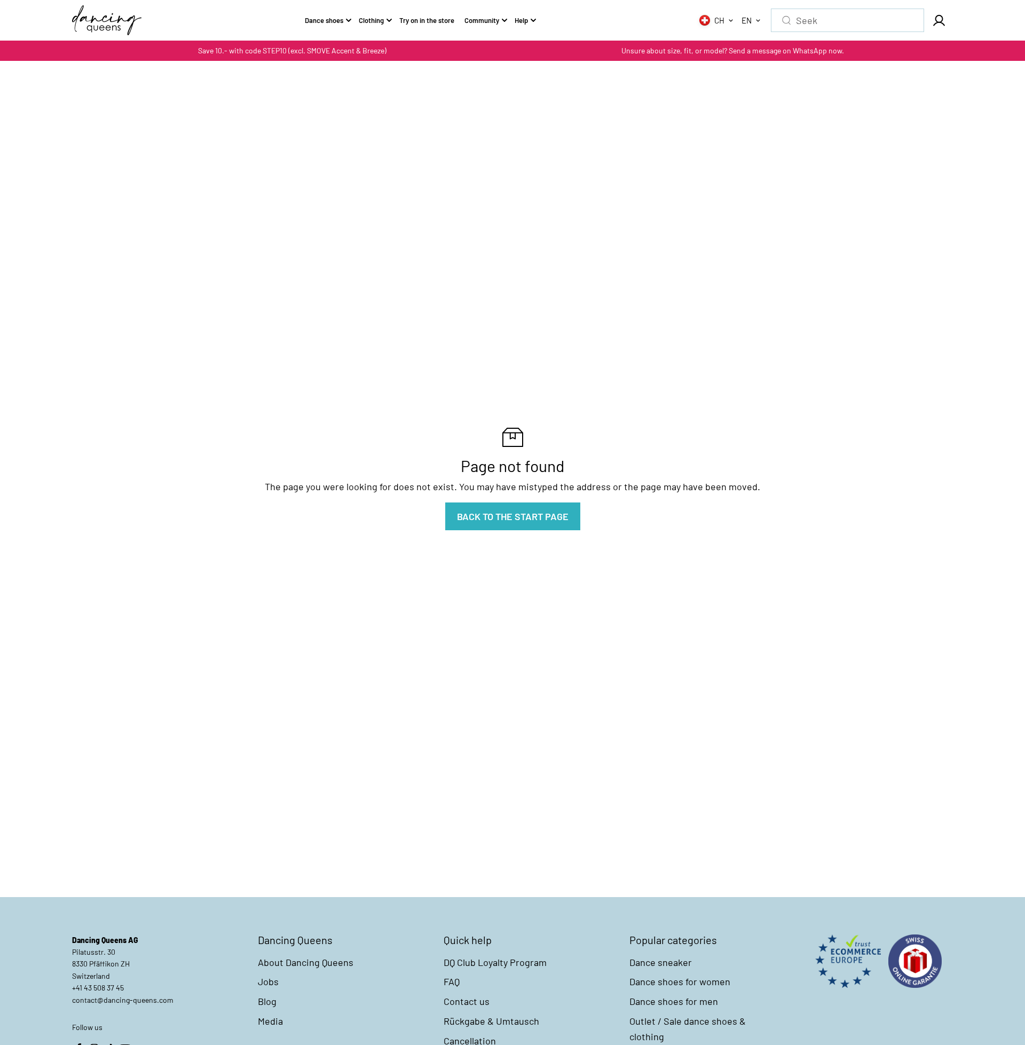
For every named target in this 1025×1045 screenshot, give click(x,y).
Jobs (268, 981)
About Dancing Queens (305, 962)
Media (270, 1021)
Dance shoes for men (673, 1001)
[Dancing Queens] (106, 20)
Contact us (467, 1001)
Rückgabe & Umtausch (491, 1021)
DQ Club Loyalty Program (495, 962)
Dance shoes (324, 20)
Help (521, 20)
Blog (267, 1001)
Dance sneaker (660, 962)
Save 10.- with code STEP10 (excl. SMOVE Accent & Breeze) (292, 50)
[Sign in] (938, 20)
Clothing (371, 20)
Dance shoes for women (679, 981)
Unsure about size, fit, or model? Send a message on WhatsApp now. (732, 50)
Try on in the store (426, 20)
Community (481, 20)
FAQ (452, 981)
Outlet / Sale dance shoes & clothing (687, 1028)
